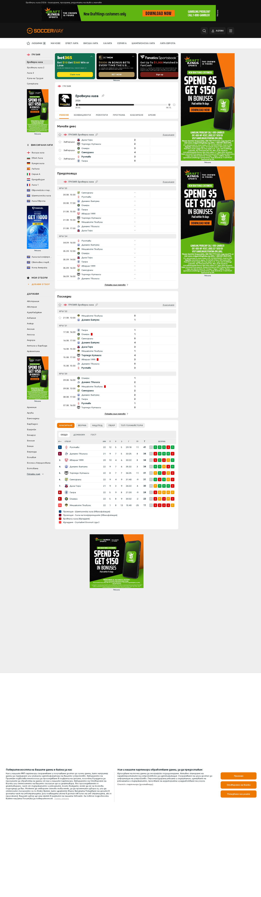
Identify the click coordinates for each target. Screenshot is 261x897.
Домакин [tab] (79, 434)
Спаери (73, 498)
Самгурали (75, 479)
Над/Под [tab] (97, 425)
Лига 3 (30, 72)
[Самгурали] (66, 479)
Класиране (136, 115)
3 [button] (121, 441)
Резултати (102, 115)
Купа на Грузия (35, 78)
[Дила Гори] (66, 486)
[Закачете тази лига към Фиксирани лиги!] (103, 96)
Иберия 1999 (76, 460)
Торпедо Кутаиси (79, 473)
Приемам (238, 776)
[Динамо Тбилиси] (66, 453)
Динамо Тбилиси (79, 453)
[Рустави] (66, 447)
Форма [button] (161, 441)
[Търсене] (204, 30)
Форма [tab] (82, 425)
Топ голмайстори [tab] (132, 425)
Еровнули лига (35, 62)
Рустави (74, 447)
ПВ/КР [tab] (111, 425)
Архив (152, 115)
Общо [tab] (64, 434)
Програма (119, 115)
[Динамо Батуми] (66, 466)
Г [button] (128, 441)
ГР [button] (137, 441)
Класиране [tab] (65, 425)
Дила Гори (75, 486)
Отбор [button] (68, 441)
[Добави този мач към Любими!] (60, 142)
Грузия (66, 86)
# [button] (59, 441)
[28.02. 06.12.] (125, 105)
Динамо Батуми (79, 466)
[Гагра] (66, 492)
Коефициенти (82, 115)
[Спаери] (66, 499)
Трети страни (61, 798)
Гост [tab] (93, 434)
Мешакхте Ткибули (80, 505)
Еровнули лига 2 (35, 67)
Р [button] (115, 441)
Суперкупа (32, 83)
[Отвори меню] (230, 30)
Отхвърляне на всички (238, 785)
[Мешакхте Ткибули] (66, 505)
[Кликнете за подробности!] (116, 142)
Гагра (73, 492)
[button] (174, 105)
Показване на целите (238, 794)
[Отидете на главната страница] (51, 31)
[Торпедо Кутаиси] (66, 473)
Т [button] (144, 441)
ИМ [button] (104, 441)
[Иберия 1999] (66, 460)
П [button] (110, 441)
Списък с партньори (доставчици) (135, 784)
